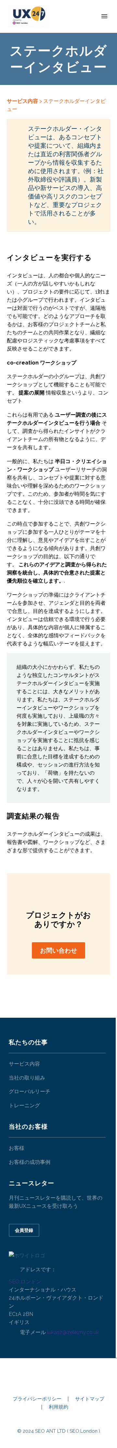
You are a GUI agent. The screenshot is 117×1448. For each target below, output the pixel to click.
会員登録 (24, 1230)
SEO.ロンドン (25, 1281)
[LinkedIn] (58, 1375)
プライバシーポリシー (37, 1399)
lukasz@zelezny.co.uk (73, 1332)
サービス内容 (22, 101)
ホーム (67, 26)
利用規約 (58, 1407)
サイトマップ (89, 1399)
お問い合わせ (58, 950)
